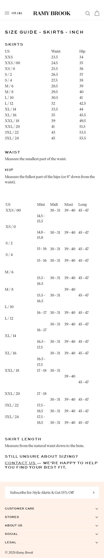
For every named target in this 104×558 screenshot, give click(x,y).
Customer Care (25, 508)
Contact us (21, 463)
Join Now (94, 493)
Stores (17, 517)
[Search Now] (88, 13)
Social (16, 534)
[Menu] (7, 13)
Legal (15, 542)
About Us (18, 525)
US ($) (17, 13)
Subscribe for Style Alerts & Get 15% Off (42, 492)
